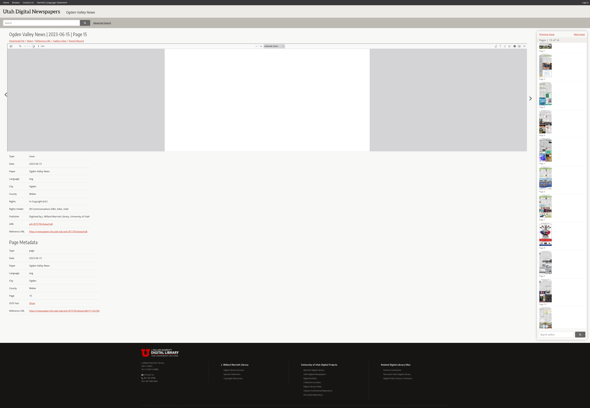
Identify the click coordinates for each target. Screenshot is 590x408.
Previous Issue (546, 34)
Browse (16, 2)
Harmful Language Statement (52, 2)
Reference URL (43, 40)
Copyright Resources (233, 378)
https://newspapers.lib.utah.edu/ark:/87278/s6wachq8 (58, 231)
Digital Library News (312, 386)
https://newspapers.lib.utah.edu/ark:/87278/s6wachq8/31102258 (64, 310)
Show (32, 303)
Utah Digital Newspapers (314, 374)
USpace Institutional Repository (317, 390)
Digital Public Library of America (397, 378)
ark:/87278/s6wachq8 (41, 224)
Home (6, 2)
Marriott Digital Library (313, 370)
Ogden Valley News (80, 12)
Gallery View (59, 40)
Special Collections (232, 374)
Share (30, 40)
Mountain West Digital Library (397, 374)
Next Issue (579, 34)
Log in (585, 2)
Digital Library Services (234, 370)
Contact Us (28, 2)
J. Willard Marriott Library (152, 362)
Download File (16, 40)
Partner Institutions (392, 370)
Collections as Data (312, 382)
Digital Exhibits (310, 378)
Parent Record (76, 40)
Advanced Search (102, 23)
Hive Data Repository (313, 394)
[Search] (85, 23)
